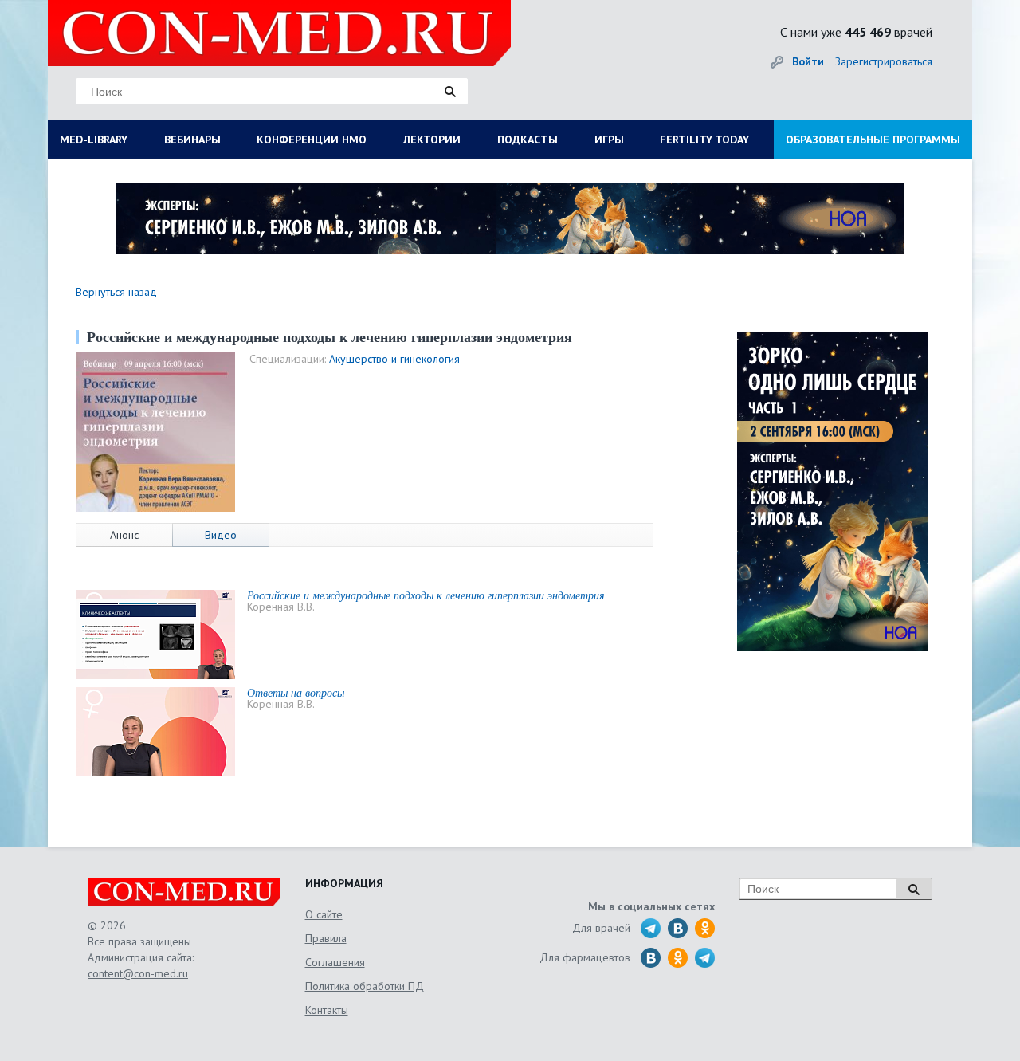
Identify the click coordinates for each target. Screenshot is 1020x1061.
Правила (326, 938)
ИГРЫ (609, 139)
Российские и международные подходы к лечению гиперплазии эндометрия (426, 595)
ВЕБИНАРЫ (192, 139)
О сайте (324, 914)
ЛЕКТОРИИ (432, 139)
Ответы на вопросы (295, 692)
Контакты (326, 1010)
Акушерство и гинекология (394, 359)
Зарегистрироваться (883, 61)
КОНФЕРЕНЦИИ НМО (312, 139)
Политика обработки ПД (364, 986)
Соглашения (335, 962)
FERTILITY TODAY (704, 139)
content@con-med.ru (138, 973)
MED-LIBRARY (94, 139)
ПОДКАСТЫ (527, 139)
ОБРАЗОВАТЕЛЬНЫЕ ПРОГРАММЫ (873, 139)
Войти (808, 61)
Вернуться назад (116, 292)
